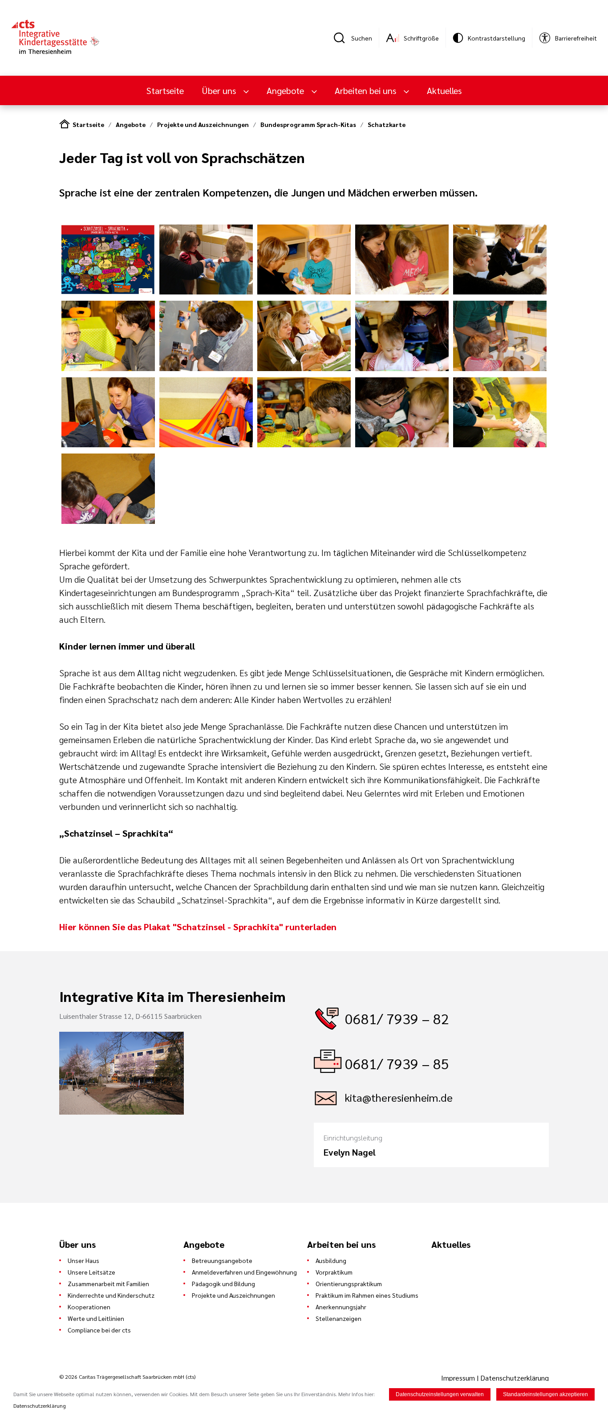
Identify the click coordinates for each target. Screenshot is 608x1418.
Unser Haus (83, 1260)
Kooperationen (89, 1307)
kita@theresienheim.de (399, 1097)
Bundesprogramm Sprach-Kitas (308, 124)
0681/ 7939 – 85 (397, 1063)
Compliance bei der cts (99, 1330)
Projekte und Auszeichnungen (203, 124)
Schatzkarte (386, 124)
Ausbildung (331, 1260)
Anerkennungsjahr (341, 1307)
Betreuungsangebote (222, 1260)
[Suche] (342, 38)
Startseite (165, 90)
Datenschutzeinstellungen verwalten (440, 1394)
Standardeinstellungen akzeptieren (545, 1394)
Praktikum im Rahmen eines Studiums (367, 1295)
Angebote (131, 124)
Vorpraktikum (334, 1272)
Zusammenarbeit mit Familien (108, 1283)
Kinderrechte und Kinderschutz (111, 1295)
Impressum (459, 1377)
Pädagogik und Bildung (223, 1283)
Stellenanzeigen (338, 1318)
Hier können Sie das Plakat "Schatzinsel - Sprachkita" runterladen (197, 926)
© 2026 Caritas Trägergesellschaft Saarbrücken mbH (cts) (127, 1376)
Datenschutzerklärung (514, 1377)
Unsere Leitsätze (91, 1272)
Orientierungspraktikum (349, 1283)
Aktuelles (444, 90)
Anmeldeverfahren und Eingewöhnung (244, 1272)
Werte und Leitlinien (96, 1318)
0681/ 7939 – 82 (397, 1018)
